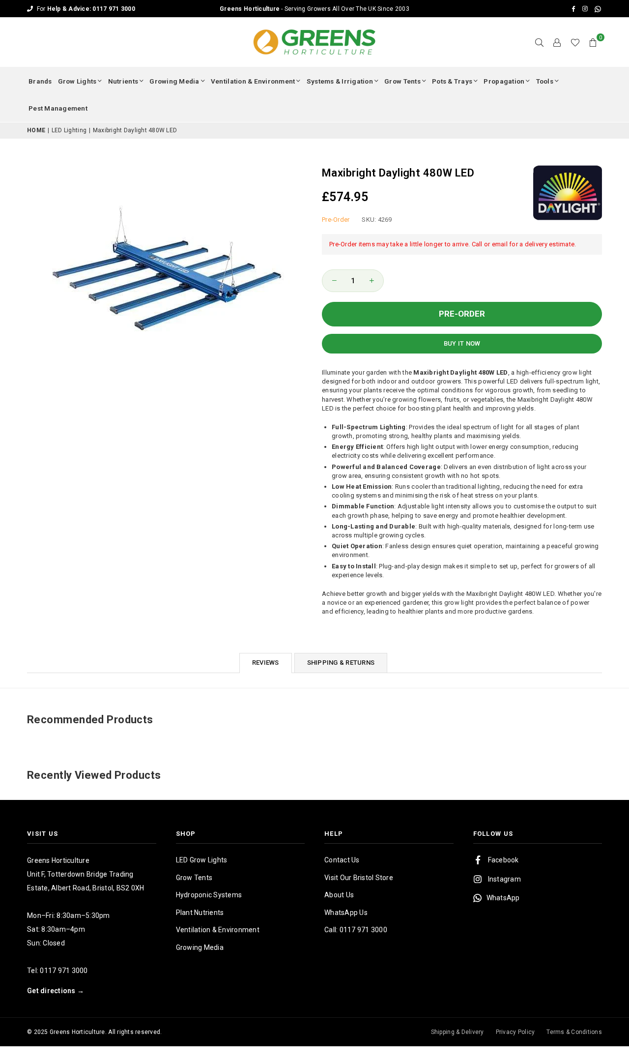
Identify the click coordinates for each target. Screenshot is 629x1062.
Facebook (503, 860)
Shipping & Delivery (457, 1032)
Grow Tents (402, 81)
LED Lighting (69, 130)
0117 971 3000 (63, 970)
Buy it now (462, 343)
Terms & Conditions (574, 1032)
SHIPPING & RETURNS (341, 662)
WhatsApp (503, 898)
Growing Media (174, 81)
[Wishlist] (575, 42)
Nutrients (123, 81)
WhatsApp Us (346, 912)
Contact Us (342, 860)
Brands (40, 81)
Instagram (504, 879)
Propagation (504, 81)
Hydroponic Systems (209, 895)
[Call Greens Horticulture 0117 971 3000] (314, 8)
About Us (339, 895)
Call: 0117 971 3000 (355, 930)
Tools (544, 81)
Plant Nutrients (200, 912)
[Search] (539, 42)
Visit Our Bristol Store (358, 878)
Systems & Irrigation (340, 81)
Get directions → (55, 991)
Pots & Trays (452, 81)
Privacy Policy (515, 1032)
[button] (593, 42)
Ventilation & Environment (253, 81)
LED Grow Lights (202, 860)
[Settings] (557, 42)
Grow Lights (77, 81)
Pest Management (58, 108)
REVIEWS (265, 662)
